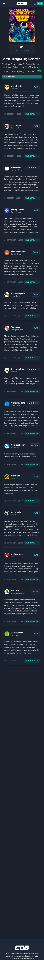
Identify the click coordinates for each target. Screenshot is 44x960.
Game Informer (16, 212)
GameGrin (14, 89)
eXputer (14, 372)
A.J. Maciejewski (18, 293)
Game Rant (15, 128)
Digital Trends (15, 405)
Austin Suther (17, 633)
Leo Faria (15, 591)
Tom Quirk (15, 327)
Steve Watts (16, 476)
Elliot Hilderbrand (18, 251)
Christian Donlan (18, 445)
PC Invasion (15, 557)
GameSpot (14, 478)
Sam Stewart (16, 125)
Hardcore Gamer (16, 170)
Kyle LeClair (16, 167)
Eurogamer (15, 447)
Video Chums (15, 296)
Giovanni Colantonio (19, 403)
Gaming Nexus (16, 254)
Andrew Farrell (17, 554)
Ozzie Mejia (16, 512)
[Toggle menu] (4, 3)
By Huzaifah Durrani (19, 369)
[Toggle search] (35, 4)
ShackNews (15, 515)
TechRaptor (15, 635)
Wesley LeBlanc (17, 209)
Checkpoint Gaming (17, 330)
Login (40, 3)
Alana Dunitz (16, 86)
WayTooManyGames (18, 593)
